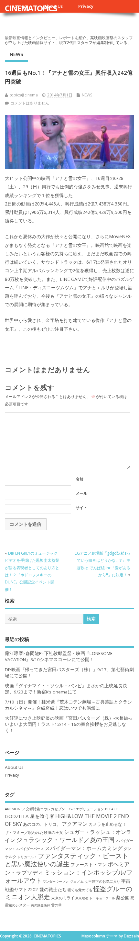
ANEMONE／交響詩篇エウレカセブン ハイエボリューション (54, 808)
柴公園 (123, 897)
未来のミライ (62, 897)
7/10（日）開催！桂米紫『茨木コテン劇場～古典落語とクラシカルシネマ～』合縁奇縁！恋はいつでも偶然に (68, 705)
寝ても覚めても (80, 890)
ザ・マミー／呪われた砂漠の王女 (34, 832)
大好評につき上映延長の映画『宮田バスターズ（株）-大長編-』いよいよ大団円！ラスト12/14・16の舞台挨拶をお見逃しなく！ (69, 724)
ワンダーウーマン (56, 881)
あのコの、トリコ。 (42, 824)
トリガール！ (27, 857)
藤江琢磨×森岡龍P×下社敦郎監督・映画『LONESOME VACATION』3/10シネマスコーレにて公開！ (58, 656)
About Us (14, 767)
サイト (81, 507)
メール (81, 493)
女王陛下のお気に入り (102, 881)
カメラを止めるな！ (107, 824)
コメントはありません (29, 103)
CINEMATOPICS (31, 8)
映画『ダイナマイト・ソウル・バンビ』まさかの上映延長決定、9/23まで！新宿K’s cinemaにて (66, 689)
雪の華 (56, 904)
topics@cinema (24, 95)
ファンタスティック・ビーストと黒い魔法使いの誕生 (66, 859)
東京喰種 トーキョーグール (95, 898)
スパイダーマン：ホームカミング (84, 848)
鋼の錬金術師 (40, 905)
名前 (79, 479)
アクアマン (75, 823)
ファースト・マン (88, 865)
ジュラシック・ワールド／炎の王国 (65, 839)
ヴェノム (77, 881)
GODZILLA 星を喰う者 (29, 816)
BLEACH (111, 809)
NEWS (16, 54)
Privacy (85, 6)
